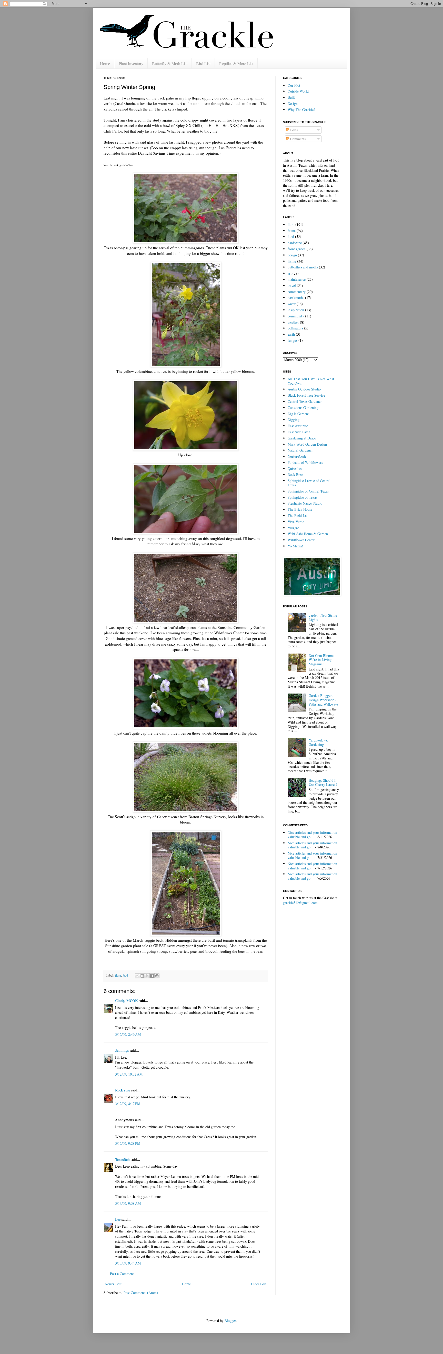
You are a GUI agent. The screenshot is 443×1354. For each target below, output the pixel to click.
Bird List (203, 63)
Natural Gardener (300, 450)
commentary (297, 291)
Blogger (230, 1320)
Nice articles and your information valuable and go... (312, 834)
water (292, 303)
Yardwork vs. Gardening (318, 742)
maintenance (297, 279)
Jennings (122, 1050)
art (289, 273)
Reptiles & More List (236, 63)
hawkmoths (296, 297)
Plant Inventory (131, 63)
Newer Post (113, 1283)
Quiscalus (294, 468)
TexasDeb (122, 1159)
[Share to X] (147, 975)
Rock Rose (295, 474)
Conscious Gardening (303, 407)
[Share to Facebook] (152, 975)
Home (105, 63)
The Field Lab (298, 515)
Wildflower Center (301, 539)
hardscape (295, 242)
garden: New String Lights (323, 617)
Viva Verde (296, 521)
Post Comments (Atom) (141, 1292)
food (125, 975)
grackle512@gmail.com (300, 902)
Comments (297, 138)
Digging (293, 419)
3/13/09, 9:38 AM (128, 1203)
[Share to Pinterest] (156, 975)
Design (293, 103)
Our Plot (294, 85)
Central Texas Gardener (305, 401)
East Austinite (298, 425)
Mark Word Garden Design (307, 444)
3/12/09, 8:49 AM (128, 1034)
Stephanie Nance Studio (305, 503)
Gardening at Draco (302, 438)
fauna (292, 230)
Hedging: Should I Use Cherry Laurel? (323, 782)
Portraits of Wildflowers (305, 462)
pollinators (295, 328)
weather (293, 322)
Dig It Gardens (298, 413)
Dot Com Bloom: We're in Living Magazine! (321, 660)
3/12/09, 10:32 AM (129, 1074)
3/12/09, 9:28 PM (127, 1143)
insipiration (296, 309)
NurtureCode (297, 456)
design (292, 255)
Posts (293, 129)
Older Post (258, 1283)
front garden (297, 248)
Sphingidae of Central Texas (308, 491)
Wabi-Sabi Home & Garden (308, 533)
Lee (117, 1219)
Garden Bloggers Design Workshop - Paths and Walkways (323, 700)
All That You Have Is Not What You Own (311, 381)
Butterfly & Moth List (169, 63)
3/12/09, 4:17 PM (127, 1103)
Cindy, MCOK (126, 1000)
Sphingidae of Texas (302, 497)
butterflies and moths (303, 267)
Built (291, 97)
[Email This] (137, 975)
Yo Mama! (295, 546)
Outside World (298, 91)
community (296, 316)
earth (291, 334)
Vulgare (293, 527)
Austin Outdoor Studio (304, 389)
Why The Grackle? (301, 109)
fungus (292, 340)
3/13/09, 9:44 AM (128, 1263)
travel (292, 285)
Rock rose (123, 1090)
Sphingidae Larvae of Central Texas (309, 482)
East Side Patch (299, 431)
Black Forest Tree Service (306, 395)
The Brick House (300, 509)
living (292, 261)
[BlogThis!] (142, 975)
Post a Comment (122, 1273)
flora (118, 975)
